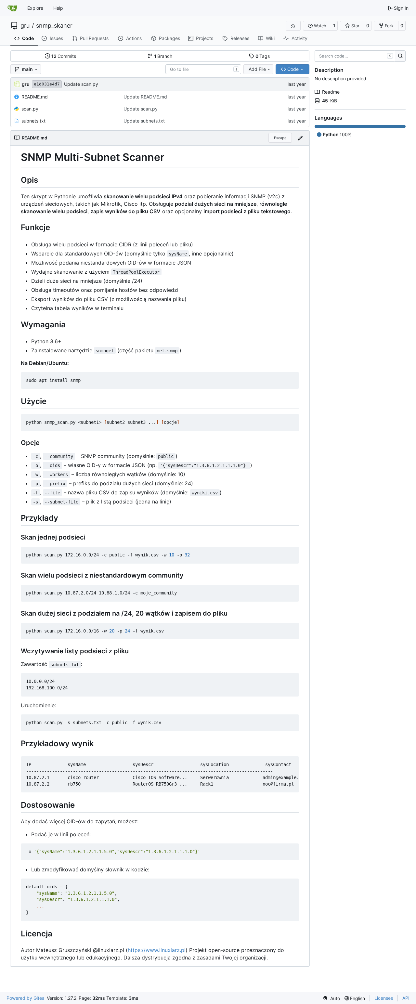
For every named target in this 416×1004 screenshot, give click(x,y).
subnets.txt (33, 121)
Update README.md (145, 96)
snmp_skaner (54, 25)
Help (58, 8)
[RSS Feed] (293, 26)
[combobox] (203, 69)
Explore (35, 8)
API (406, 998)
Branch (163, 56)
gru (25, 25)
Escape (280, 138)
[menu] (331, 998)
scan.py (29, 108)
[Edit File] (300, 138)
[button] (317, 26)
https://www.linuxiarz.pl (157, 950)
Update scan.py (81, 84)
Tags (262, 56)
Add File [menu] (257, 69)
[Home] (12, 8)
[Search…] (400, 56)
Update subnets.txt (144, 121)
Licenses (383, 998)
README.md (34, 96)
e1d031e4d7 (47, 84)
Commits (63, 56)
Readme (331, 92)
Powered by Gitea (25, 998)
